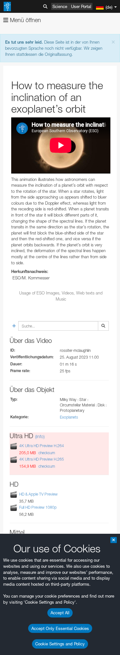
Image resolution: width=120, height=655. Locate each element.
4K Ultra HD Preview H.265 (41, 459)
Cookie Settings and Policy (60, 643)
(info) (39, 436)
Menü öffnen (24, 20)
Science (59, 6)
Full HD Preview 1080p (38, 507)
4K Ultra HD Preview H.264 (41, 446)
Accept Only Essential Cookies (60, 628)
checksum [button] (46, 452)
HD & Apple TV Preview (38, 494)
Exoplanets (69, 417)
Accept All (60, 612)
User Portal (81, 6)
